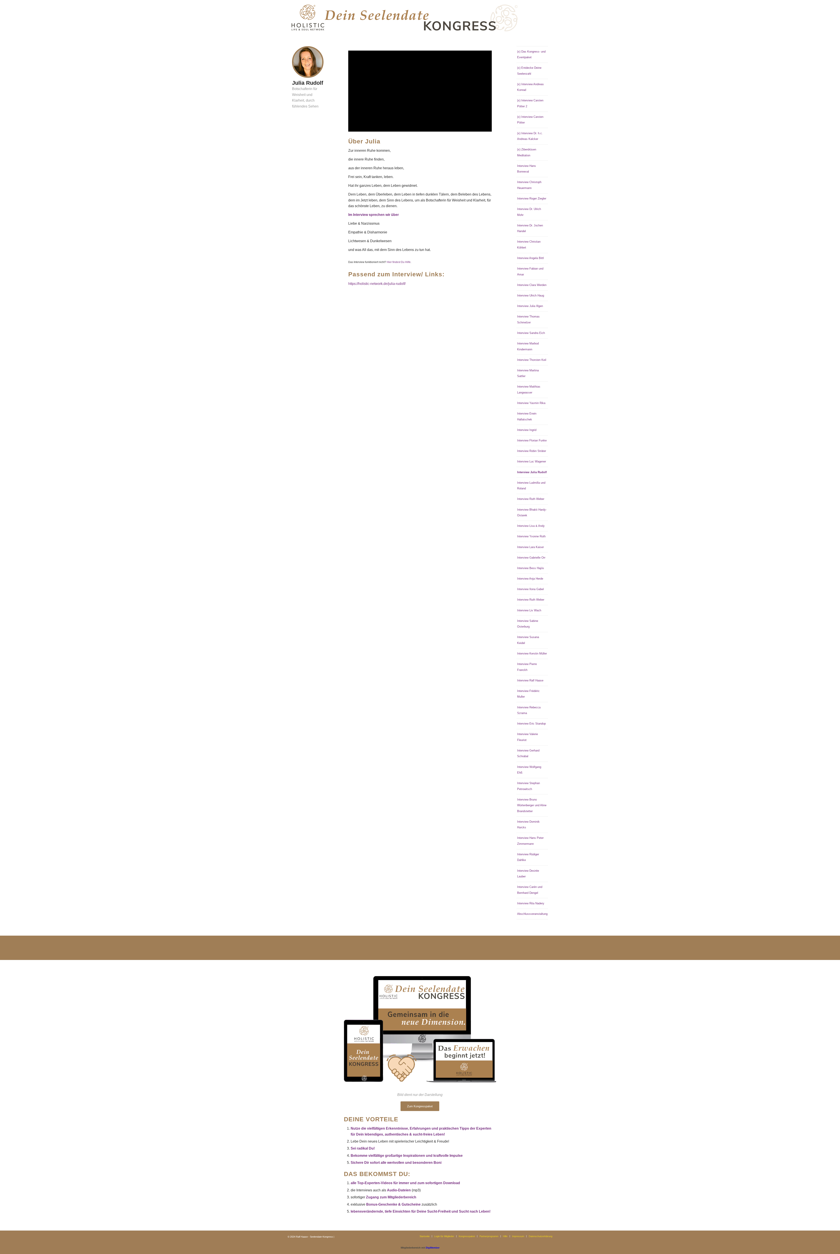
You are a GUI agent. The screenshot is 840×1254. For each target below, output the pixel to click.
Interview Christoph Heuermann (529, 184)
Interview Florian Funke (532, 440)
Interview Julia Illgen (530, 306)
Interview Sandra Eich (531, 333)
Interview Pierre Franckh (527, 666)
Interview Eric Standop (531, 723)
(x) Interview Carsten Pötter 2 (530, 103)
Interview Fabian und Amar (530, 271)
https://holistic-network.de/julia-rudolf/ (377, 284)
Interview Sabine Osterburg (527, 623)
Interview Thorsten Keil (531, 360)
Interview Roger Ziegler (531, 198)
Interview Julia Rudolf (532, 472)
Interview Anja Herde (530, 578)
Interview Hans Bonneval (526, 168)
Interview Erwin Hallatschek (526, 416)
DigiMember (432, 1247)
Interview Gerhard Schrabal (528, 753)
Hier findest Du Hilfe (399, 262)
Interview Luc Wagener (531, 461)
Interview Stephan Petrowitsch (528, 785)
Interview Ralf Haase (530, 680)
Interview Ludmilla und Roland (531, 485)
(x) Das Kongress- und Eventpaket (531, 54)
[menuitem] (424, 1236)
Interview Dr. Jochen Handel (530, 228)
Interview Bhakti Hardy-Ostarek (532, 512)
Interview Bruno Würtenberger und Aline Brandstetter (531, 805)
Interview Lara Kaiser (530, 547)
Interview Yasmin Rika (531, 403)
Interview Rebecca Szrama (529, 710)
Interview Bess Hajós (530, 568)
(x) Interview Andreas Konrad (530, 87)
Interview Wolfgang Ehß (529, 769)
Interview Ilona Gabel (530, 589)
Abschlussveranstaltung (532, 913)
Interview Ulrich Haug (530, 295)
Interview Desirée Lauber (528, 873)
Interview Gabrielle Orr (531, 557)
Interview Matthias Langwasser (528, 389)
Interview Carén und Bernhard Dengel (529, 889)
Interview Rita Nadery (530, 903)
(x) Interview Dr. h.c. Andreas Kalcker (530, 136)
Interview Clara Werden (531, 285)
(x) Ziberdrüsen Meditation (526, 152)
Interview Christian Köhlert (529, 244)
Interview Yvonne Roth (531, 536)
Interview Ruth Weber (530, 499)
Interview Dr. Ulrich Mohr (529, 211)
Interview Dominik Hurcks (528, 824)
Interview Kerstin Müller (532, 653)
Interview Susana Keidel (528, 639)
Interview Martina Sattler (528, 373)
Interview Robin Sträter (531, 451)
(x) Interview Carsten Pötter (530, 119)
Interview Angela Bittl (530, 258)
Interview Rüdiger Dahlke (528, 857)
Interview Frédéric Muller (528, 693)
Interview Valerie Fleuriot (527, 736)
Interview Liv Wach (529, 610)
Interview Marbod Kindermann (528, 346)
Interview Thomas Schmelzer (528, 319)
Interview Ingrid (526, 430)
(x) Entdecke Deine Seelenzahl (529, 70)
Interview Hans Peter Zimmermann (530, 840)
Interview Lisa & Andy (531, 525)
